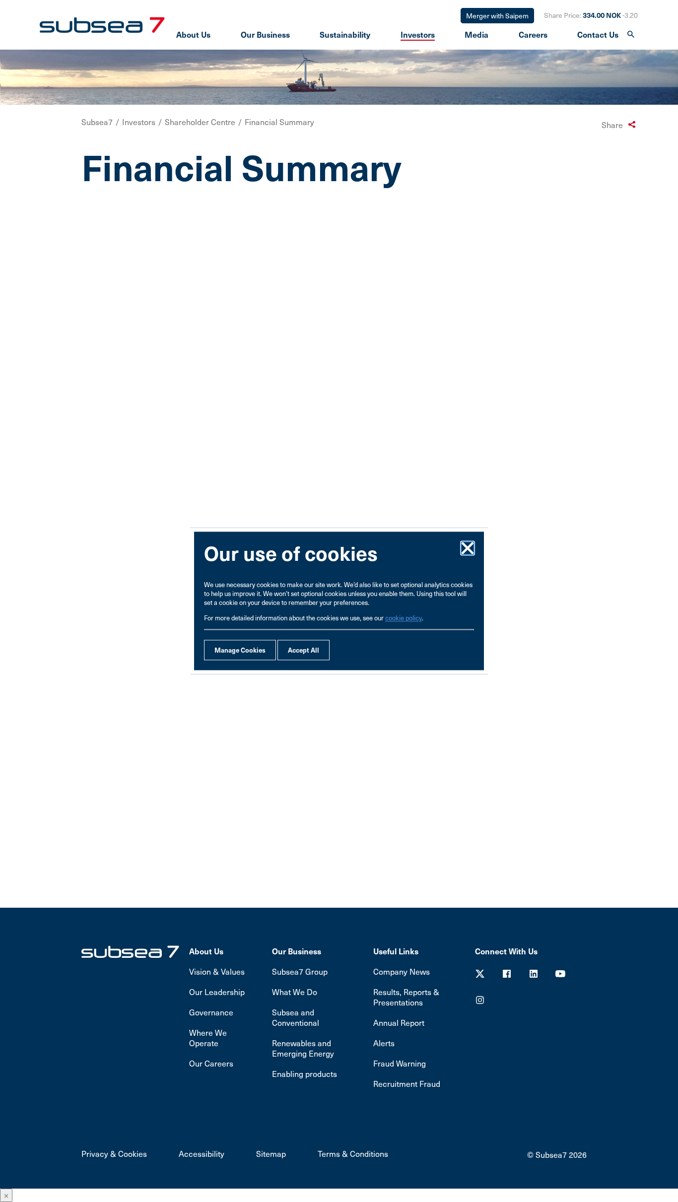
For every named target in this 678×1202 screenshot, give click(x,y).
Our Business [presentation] (265, 34)
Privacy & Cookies (114, 1153)
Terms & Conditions (353, 1153)
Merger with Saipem (497, 15)
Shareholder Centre (200, 122)
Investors (138, 122)
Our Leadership (217, 992)
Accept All (303, 650)
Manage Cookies (240, 650)
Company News (401, 971)
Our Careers (211, 1063)
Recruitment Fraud (406, 1083)
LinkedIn (534, 974)
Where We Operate (208, 1037)
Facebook (507, 974)
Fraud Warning (399, 1063)
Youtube (560, 974)
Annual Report (398, 1022)
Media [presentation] (476, 34)
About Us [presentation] (193, 34)
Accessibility (201, 1153)
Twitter (480, 974)
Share (612, 125)
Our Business (296, 950)
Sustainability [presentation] (345, 34)
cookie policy (403, 618)
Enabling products (304, 1073)
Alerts (384, 1043)
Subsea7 (97, 122)
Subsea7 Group (300, 971)
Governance (211, 1012)
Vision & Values (217, 971)
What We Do (294, 992)
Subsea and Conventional (295, 1017)
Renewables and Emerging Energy (303, 1048)
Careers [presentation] (533, 34)
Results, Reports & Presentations (406, 997)
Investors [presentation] (418, 34)
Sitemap (271, 1153)
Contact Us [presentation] (597, 34)
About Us (206, 950)
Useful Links (395, 950)
